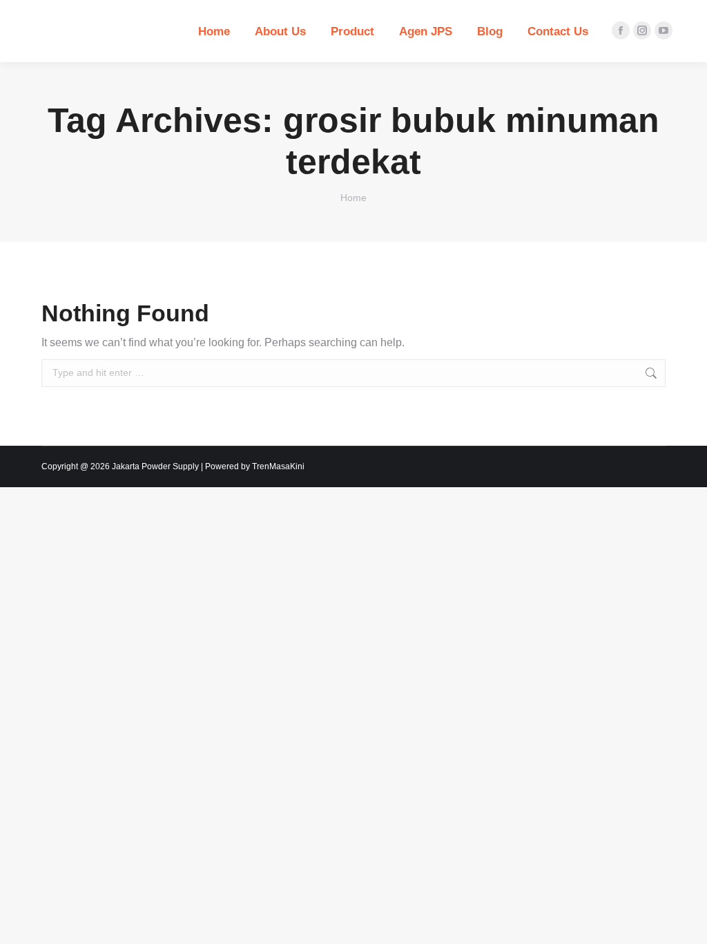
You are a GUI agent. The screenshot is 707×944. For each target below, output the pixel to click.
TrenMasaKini (278, 466)
